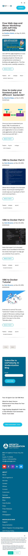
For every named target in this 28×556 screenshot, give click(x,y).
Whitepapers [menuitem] (6, 514)
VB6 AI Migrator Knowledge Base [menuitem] (12, 528)
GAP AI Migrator (7, 148)
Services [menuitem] (5, 480)
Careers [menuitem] (4, 483)
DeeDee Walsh (9, 33)
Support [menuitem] (4, 522)
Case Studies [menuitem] (6, 503)
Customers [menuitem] (5, 492)
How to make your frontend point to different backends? (13, 92)
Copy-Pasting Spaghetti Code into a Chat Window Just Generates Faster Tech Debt (13, 411)
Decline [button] (17, 552)
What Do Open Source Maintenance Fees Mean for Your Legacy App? (13, 403)
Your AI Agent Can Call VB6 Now (13, 397)
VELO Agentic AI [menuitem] (7, 477)
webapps (15, 75)
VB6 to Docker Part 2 (13, 220)
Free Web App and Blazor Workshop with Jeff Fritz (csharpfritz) (12, 27)
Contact (20, 8)
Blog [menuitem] (3, 500)
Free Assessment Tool (12, 424)
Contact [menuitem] (4, 489)
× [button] (25, 535)
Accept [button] (10, 552)
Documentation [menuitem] (7, 525)
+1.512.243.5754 (11, 459)
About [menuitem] (4, 474)
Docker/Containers (7, 208)
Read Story (7, 69)
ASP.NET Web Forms (8, 78)
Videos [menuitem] (4, 512)
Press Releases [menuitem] (7, 509)
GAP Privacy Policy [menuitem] (8, 531)
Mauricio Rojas (9, 98)
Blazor (21, 75)
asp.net (16, 205)
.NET (9, 75)
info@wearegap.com (9, 461)
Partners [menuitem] (5, 495)
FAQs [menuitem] (4, 506)
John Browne (8, 163)
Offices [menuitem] (4, 486)
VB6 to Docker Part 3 (13, 160)
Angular (10, 145)
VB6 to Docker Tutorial (10, 280)
